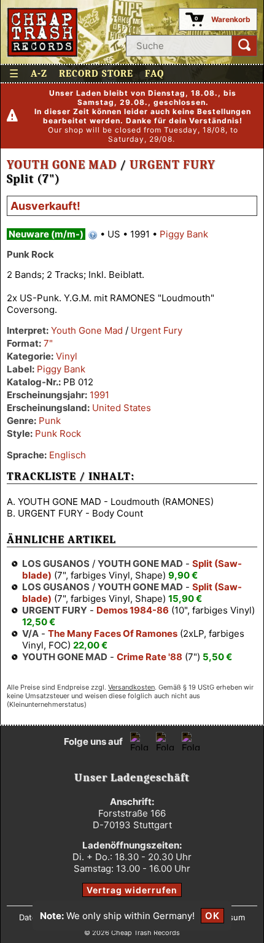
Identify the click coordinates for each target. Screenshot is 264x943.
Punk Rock (58, 433)
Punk (50, 420)
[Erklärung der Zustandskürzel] (93, 235)
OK (212, 916)
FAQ (154, 73)
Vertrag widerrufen (132, 890)
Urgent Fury (172, 165)
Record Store (96, 73)
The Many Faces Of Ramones (112, 633)
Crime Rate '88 (149, 657)
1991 (99, 395)
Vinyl (66, 356)
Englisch (67, 455)
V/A (30, 633)
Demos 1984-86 (132, 610)
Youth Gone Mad (62, 165)
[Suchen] (244, 45)
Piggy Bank (184, 234)
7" (48, 343)
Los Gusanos (56, 563)
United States (121, 408)
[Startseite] (43, 32)
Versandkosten (131, 687)
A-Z (39, 73)
